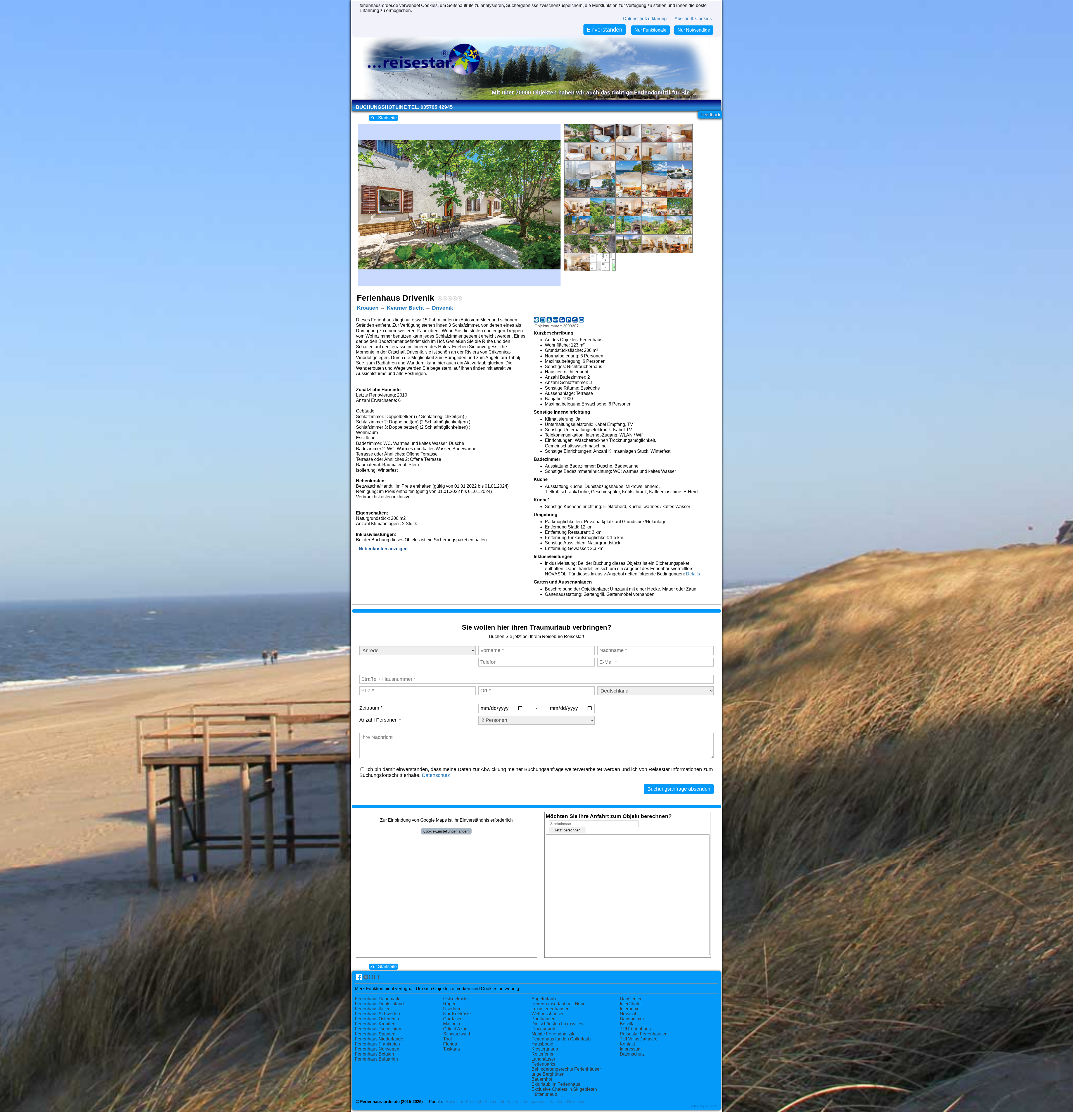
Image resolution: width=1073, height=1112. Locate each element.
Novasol (628, 1013)
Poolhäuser (542, 1018)
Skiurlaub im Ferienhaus (555, 1084)
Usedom (451, 1008)
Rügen (450, 1003)
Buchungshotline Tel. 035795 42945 (404, 107)
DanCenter (631, 998)
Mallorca (451, 1023)
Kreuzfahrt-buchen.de (485, 1101)
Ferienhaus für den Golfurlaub (561, 1039)
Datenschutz (436, 775)
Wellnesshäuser (547, 1013)
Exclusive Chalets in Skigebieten (564, 1089)
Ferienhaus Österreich (377, 1018)
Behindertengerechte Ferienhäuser (566, 1069)
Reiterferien (543, 1054)
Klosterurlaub (544, 1049)
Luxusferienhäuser (549, 1008)
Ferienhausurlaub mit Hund (558, 1003)
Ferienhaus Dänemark (377, 998)
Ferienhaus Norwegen (377, 1049)
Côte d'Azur (454, 1028)
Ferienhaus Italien (373, 1008)
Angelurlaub (543, 998)
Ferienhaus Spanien (375, 1034)
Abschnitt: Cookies (693, 18)
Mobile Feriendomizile (553, 1034)
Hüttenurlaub (544, 1094)
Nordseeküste (457, 1013)
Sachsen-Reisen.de (567, 1101)
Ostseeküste (455, 998)
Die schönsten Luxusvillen (557, 1023)
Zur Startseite (383, 117)
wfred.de (711, 1106)
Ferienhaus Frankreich (377, 1044)
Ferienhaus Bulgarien (376, 1059)
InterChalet (631, 1003)
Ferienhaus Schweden (377, 1013)
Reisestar (454, 1101)
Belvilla (627, 1023)
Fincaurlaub (543, 1028)
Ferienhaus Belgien (374, 1054)
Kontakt (627, 1044)
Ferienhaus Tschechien (378, 1028)
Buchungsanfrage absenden (678, 789)
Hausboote (542, 1044)
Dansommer (632, 1018)
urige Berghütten (547, 1074)
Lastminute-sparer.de (527, 1101)
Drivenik (442, 308)
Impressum (631, 1049)
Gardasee (453, 1018)
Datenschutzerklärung (645, 18)
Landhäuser (543, 1059)
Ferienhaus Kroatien (375, 1023)
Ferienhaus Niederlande (379, 1039)
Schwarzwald (456, 1034)
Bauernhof (541, 1079)
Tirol (447, 1039)
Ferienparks (543, 1064)
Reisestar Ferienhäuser (643, 1034)
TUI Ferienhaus (635, 1028)
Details (693, 574)
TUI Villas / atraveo (638, 1039)
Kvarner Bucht (405, 308)
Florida (450, 1044)
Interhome (630, 1008)
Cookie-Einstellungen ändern (446, 831)
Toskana (451, 1049)
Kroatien (368, 308)
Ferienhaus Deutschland (379, 1003)
